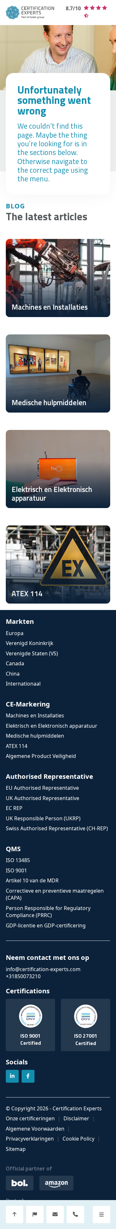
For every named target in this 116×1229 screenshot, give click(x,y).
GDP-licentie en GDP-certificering (46, 925)
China (13, 673)
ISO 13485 (18, 860)
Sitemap (16, 1148)
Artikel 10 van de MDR (32, 880)
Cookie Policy (78, 1138)
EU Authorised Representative (42, 787)
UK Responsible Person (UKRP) (43, 818)
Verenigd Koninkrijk (29, 643)
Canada (15, 663)
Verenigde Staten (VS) (32, 653)
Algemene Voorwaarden (35, 1128)
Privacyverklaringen (30, 1138)
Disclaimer (76, 1118)
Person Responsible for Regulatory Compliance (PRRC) (48, 912)
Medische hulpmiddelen (35, 735)
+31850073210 (23, 976)
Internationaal (23, 683)
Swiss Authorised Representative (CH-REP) (57, 828)
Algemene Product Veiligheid (41, 756)
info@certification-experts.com (43, 969)
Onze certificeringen (30, 1118)
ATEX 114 (16, 746)
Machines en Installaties (35, 715)
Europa (15, 633)
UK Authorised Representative (42, 798)
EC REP (14, 808)
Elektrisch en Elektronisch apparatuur (51, 725)
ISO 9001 (16, 870)
